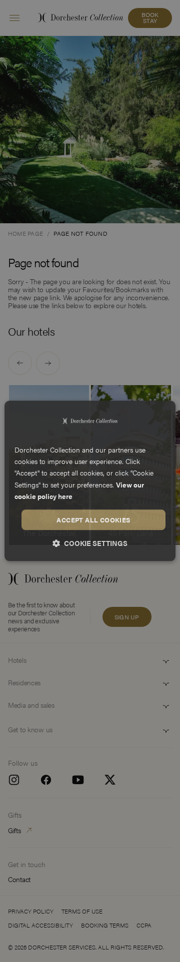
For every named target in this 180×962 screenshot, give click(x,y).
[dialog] (90, 481)
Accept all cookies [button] (93, 519)
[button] (90, 543)
